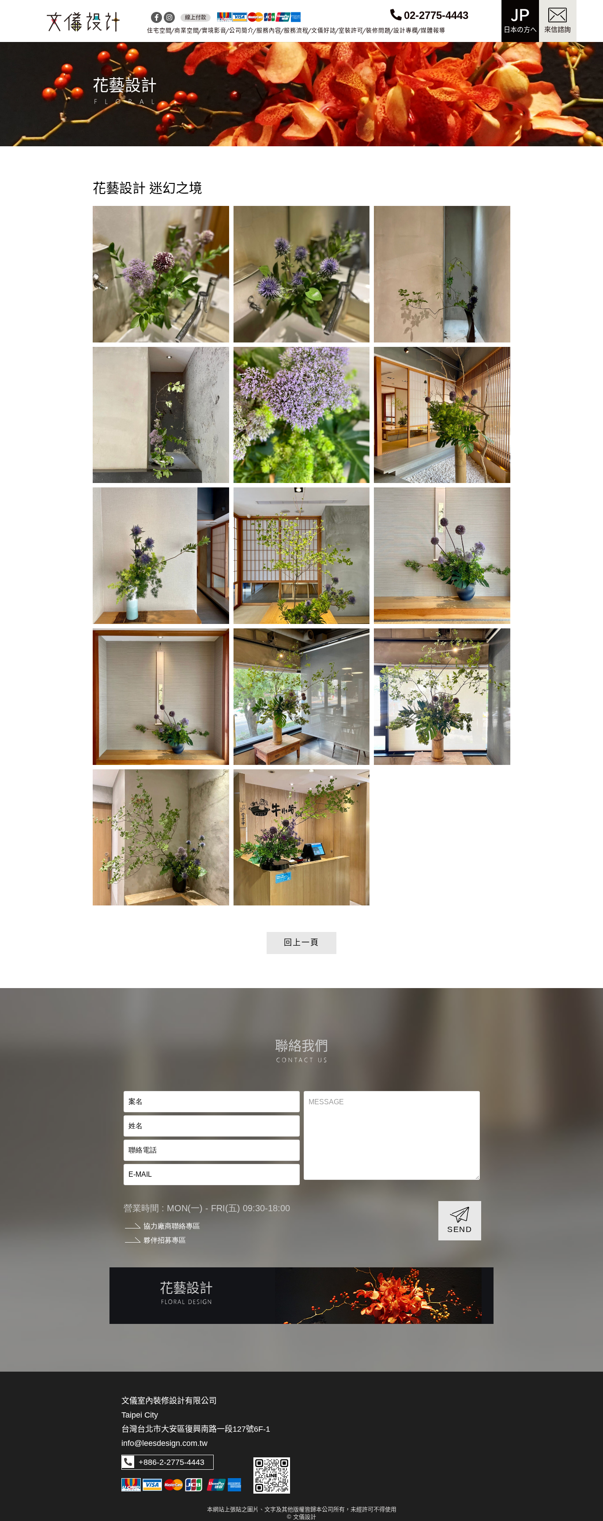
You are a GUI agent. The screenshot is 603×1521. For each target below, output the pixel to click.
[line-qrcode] (271, 1475)
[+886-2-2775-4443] (128, 1462)
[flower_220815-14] (161, 274)
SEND (459, 1229)
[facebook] (156, 17)
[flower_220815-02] (161, 837)
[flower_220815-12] (442, 274)
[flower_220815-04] (302, 696)
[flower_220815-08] (161, 555)
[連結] (301, 1295)
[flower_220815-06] (442, 555)
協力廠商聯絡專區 (171, 1226)
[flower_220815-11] (161, 415)
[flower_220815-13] (302, 274)
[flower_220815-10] (302, 415)
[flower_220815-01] (302, 837)
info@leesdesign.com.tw (164, 1443)
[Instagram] (169, 17)
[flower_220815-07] (302, 555)
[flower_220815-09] (442, 415)
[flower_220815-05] (161, 696)
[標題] (83, 22)
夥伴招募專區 (164, 1240)
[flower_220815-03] (442, 696)
